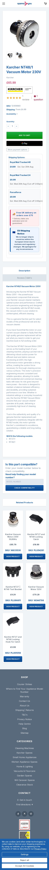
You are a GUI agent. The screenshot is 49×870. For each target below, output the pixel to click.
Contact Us (24, 701)
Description (24, 270)
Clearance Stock (24, 784)
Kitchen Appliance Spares (24, 762)
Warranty (24, 696)
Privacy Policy (40, 849)
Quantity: (10, 121)
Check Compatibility (24, 488)
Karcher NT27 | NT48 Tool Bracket (13, 588)
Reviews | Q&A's (24, 278)
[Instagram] (31, 814)
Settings (24, 854)
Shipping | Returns (24, 710)
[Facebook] (18, 814)
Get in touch (26, 800)
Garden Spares (24, 775)
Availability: (12, 114)
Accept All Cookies (24, 866)
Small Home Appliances (24, 757)
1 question (38, 98)
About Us (24, 705)
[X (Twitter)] (24, 814)
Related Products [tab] (24, 502)
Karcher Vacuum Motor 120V (36, 588)
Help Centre (25, 724)
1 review (25, 98)
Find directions (23, 804)
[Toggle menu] (3, 3)
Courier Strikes (24, 684)
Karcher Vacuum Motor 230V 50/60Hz (13, 536)
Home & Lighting (24, 766)
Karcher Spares (24, 752)
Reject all (24, 860)
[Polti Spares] (24, 824)
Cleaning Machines (24, 748)
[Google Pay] (24, 143)
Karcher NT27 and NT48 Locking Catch (36, 536)
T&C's (24, 714)
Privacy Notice (24, 719)
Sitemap (24, 733)
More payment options (17, 150)
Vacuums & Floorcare (24, 771)
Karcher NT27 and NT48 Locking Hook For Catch (13, 639)
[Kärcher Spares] (24, 835)
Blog (24, 728)
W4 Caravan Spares (25, 780)
